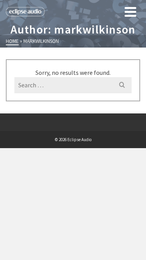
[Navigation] (130, 11)
